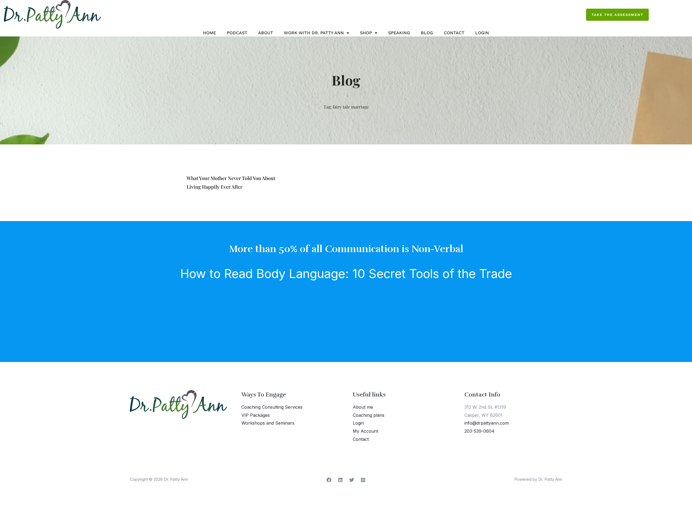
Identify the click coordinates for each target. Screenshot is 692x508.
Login (482, 32)
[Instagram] (363, 479)
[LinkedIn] (340, 479)
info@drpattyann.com (486, 423)
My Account (365, 431)
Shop (366, 32)
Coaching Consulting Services (271, 407)
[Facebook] (329, 479)
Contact (454, 32)
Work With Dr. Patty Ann (314, 32)
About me (363, 407)
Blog (427, 32)
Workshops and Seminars (267, 423)
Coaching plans (368, 415)
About (265, 32)
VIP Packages (255, 415)
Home (209, 32)
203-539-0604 (479, 431)
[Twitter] (351, 479)
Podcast (237, 32)
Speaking (399, 32)
